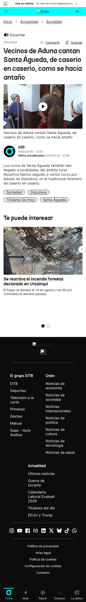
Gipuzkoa (38, 192)
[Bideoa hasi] (43, 106)
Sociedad (14, 192)
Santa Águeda (54, 200)
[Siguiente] (76, 3)
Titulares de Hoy (20, 200)
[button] (81, 249)
